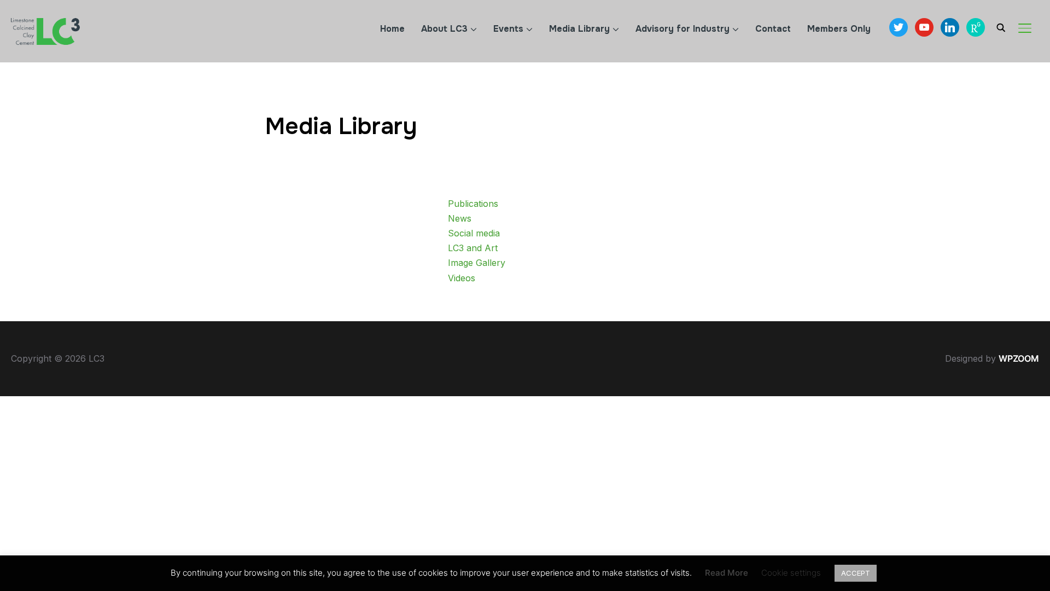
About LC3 (444, 28)
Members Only (839, 28)
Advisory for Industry (682, 28)
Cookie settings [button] (791, 572)
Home (392, 28)
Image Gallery (476, 262)
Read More (726, 572)
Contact (773, 28)
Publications (473, 203)
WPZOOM (1019, 358)
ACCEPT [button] (855, 573)
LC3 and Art (473, 247)
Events (508, 28)
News (459, 218)
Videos (461, 278)
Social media (474, 233)
